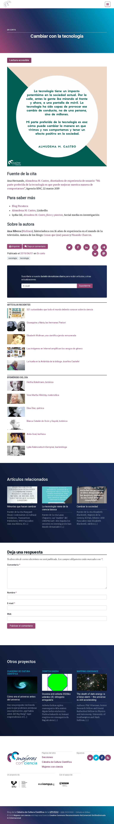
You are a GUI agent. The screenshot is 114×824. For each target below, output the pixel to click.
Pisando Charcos (81, 234)
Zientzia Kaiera (50, 671)
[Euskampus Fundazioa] (46, 785)
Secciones (47, 757)
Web (9, 614)
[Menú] (107, 4)
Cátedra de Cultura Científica (57, 762)
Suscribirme (84, 286)
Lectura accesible (19, 60)
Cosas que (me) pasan (56, 234)
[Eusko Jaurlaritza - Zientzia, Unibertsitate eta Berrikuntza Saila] (64, 784)
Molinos (27, 231)
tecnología (24, 258)
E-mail (11, 603)
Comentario (13, 565)
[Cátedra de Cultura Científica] (19, 785)
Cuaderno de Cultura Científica (18, 672)
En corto (11, 30)
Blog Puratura (20, 206)
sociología (12, 258)
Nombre (12, 592)
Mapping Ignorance (87, 671)
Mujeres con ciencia (52, 766)
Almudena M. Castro (24, 210)
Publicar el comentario (21, 625)
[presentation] (57, 313)
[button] (69, 247)
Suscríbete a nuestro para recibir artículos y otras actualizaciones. (56, 278)
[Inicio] (7, 4)
